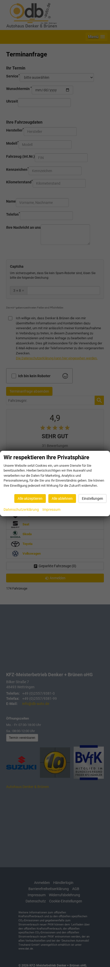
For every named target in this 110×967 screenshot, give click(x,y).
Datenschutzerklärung (21, 509)
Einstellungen (92, 498)
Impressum (51, 509)
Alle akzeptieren (30, 498)
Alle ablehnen (62, 498)
